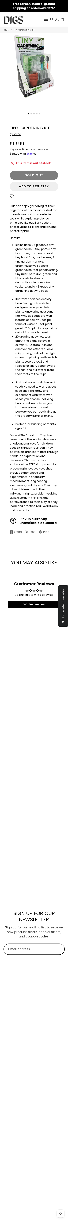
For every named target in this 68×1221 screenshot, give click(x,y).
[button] (28, 113)
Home (6, 29)
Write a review (34, 604)
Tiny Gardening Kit (24, 29)
